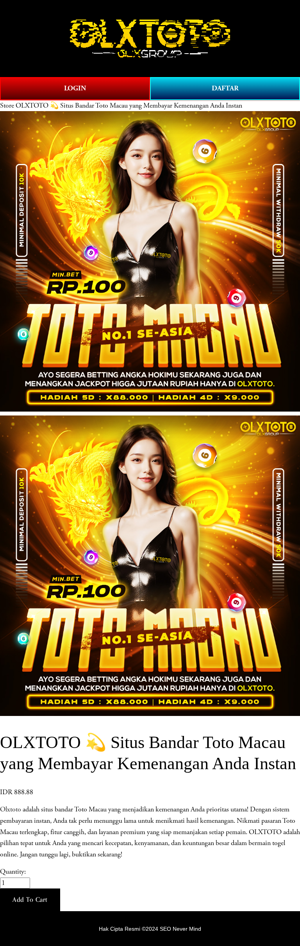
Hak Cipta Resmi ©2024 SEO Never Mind (150, 929)
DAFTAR (225, 88)
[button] (30, 899)
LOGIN (75, 88)
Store (7, 105)
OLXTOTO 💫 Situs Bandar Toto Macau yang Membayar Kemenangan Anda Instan (129, 105)
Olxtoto (10, 809)
